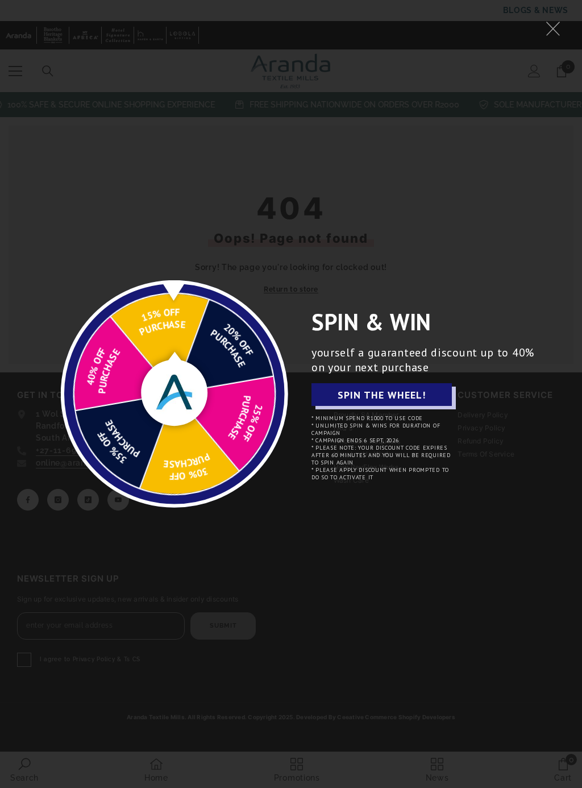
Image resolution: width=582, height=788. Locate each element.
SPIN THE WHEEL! (382, 394)
